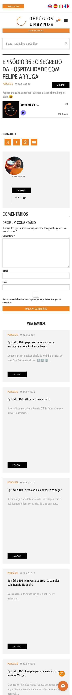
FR (66, 6)
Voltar (60, 84)
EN (50, 6)
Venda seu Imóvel (36, 30)
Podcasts (8, 83)
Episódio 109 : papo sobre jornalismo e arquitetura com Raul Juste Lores (31, 344)
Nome (5, 270)
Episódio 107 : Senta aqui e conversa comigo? (35, 490)
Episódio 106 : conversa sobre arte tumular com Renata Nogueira (33, 582)
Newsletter (13, 6)
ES (55, 6)
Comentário (9, 235)
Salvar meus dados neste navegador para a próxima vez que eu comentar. (32, 300)
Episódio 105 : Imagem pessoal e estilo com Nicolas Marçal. (34, 673)
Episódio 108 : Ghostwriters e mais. (29, 399)
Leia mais (21, 190)
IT (61, 6)
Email (5, 282)
